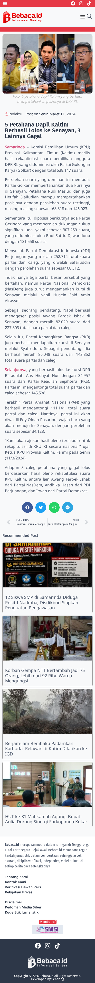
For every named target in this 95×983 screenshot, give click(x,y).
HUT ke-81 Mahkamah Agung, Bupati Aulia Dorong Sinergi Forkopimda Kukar (46, 819)
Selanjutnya (15, 369)
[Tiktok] (89, 3)
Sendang (57, 979)
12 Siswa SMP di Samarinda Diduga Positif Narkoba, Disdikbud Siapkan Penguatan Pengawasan (41, 602)
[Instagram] (81, 3)
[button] (27, 507)
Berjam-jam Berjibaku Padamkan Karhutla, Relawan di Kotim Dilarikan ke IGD (46, 748)
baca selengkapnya (37, 866)
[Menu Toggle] (4, 3)
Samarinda (16, 147)
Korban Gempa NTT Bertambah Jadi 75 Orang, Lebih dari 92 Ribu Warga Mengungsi (45, 675)
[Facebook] (73, 3)
